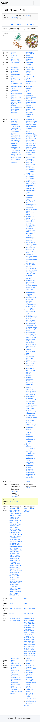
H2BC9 (11, 534)
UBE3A (15, 583)
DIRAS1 (12, 527)
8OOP (33, 641)
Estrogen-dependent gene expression (30, 351)
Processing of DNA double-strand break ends (31, 299)
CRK (16, 522)
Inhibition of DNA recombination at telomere (30, 370)
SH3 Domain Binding (14, 72)
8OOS (25, 643)
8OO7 (25, 641)
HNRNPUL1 (13, 536)
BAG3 (15, 514)
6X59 (32, 626)
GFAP (14, 531)
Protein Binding (15, 69)
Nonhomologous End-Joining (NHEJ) (30, 294)
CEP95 (16, 520)
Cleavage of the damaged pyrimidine (30, 129)
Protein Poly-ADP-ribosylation (31, 669)
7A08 (32, 627)
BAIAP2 (19, 514)
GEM (11, 531)
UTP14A (12, 586)
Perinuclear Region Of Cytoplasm (16, 61)
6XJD (29, 627)
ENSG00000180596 (29, 608)
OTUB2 (16, 550)
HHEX (15, 534)
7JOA (29, 629)
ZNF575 (16, 595)
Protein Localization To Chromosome (30, 665)
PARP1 (26, 510)
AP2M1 (26, 508)
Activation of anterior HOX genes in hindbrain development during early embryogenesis (31, 258)
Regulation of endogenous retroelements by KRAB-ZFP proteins (30, 431)
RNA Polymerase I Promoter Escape (31, 324)
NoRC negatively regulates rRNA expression (30, 233)
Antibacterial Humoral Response (31, 96)
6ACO (32, 619)
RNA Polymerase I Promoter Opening (31, 321)
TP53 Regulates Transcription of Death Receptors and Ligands (16, 153)
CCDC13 (12, 517)
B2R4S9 (26, 614)
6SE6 (32, 622)
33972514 (14, 491)
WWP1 (17, 586)
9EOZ (33, 655)
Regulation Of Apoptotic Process (16, 92)
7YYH (29, 638)
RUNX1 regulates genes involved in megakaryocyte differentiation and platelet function (31, 335)
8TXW (33, 645)
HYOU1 (16, 501)
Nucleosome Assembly (29, 92)
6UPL (29, 626)
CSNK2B (12, 524)
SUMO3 (16, 572)
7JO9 (25, 629)
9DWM (30, 655)
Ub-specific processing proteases (29, 277)
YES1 (19, 588)
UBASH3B (19, 581)
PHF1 (20, 550)
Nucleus (13, 52)
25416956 (27, 16)
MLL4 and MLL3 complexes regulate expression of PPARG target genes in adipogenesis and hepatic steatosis (31, 408)
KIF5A (11, 539)
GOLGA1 (19, 531)
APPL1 (11, 510)
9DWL (25, 655)
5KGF (29, 619)
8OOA (29, 641)
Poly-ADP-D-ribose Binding (31, 699)
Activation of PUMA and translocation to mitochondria (15, 121)
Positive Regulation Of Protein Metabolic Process (16, 689)
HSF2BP (19, 536)
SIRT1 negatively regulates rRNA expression (30, 221)
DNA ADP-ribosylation (29, 687)
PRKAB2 (12, 560)
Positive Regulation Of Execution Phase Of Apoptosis (16, 109)
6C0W (25, 620)
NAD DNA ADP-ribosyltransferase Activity (31, 694)
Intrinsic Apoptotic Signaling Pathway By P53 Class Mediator (16, 103)
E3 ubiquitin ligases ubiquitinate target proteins (31, 328)
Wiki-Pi (4, 3)
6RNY (25, 622)
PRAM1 (17, 559)
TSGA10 (16, 578)
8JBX (28, 639)
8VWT (25, 648)
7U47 (28, 632)
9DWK (33, 653)
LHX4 (15, 539)
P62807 (31, 614)
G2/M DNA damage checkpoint (31, 317)
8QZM (25, 645)
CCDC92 (12, 519)
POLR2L (12, 555)
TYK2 (15, 579)
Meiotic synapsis (30, 157)
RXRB (19, 565)
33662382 (28, 488)
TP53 (15, 576)
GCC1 (19, 529)
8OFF (32, 639)
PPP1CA (12, 557)
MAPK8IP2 (13, 543)
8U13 (29, 646)
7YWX (26, 638)
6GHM (14, 620)
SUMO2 (12, 572)
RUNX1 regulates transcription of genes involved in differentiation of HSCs (31, 344)
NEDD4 (20, 546)
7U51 (28, 634)
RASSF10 (17, 564)
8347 (25, 598)
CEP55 (11, 520)
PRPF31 (17, 560)
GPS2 (11, 533)
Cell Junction (15, 59)
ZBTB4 (11, 591)
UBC (11, 583)
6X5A (25, 627)
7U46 (25, 632)
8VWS (32, 646)
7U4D (32, 632)
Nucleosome (29, 52)
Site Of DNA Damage (29, 690)
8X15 (25, 650)
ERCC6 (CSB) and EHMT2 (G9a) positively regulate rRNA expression (31, 227)
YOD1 (11, 590)
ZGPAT (20, 591)
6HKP (18, 620)
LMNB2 (12, 541)
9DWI (25, 653)
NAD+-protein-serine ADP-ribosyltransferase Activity (31, 681)
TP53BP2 (16, 24)
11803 (11, 603)
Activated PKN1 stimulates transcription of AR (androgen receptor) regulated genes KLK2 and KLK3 (31, 269)
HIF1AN (20, 534)
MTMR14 (17, 545)
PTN (11, 562)
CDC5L (17, 519)
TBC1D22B (16, 574)
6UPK (25, 626)
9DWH (34, 651)
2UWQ (15, 619)
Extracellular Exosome (29, 63)
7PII (32, 629)
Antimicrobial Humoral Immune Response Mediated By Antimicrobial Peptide (30, 111)
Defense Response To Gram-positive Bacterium (31, 104)
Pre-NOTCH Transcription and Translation (30, 164)
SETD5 (16, 567)
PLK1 (17, 553)
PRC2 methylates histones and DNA (31, 182)
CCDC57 (17, 517)
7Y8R (32, 636)
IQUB (16, 538)
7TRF (32, 631)
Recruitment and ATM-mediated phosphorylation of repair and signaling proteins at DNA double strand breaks (31, 285)
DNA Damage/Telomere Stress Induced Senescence (31, 205)
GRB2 (15, 533)
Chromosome (29, 59)
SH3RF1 (18, 569)
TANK (11, 574)
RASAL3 (12, 564)
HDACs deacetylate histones (31, 210)
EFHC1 (12, 529)
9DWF (25, 651)
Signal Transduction (14, 89)
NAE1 (16, 546)
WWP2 (11, 588)
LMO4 (15, 541)
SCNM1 (12, 567)
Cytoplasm (14, 56)
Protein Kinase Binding (15, 685)
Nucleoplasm (15, 54)
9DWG (30, 651)
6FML (29, 620)
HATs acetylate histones (30, 213)
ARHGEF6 (17, 510)
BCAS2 (12, 515)
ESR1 (30, 508)
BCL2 (15, 515)
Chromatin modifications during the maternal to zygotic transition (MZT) (31, 391)
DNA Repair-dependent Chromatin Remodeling (29, 674)
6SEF (29, 624)
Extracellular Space (31, 54)
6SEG (33, 624)
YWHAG (15, 590)
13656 (25, 603)
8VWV (33, 648)
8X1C (32, 650)
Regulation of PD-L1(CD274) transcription (31, 476)
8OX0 (29, 643)
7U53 (25, 636)
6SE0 (29, 622)
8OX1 (32, 643)
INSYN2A (12, 538)
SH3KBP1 (12, 569)
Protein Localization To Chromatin (30, 660)
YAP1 (15, 588)
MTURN (12, 546)
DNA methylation (30, 247)
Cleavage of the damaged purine (30, 151)
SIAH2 (20, 571)
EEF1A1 (16, 527)
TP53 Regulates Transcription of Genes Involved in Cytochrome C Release (16, 129)
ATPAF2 (12, 512)
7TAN (29, 631)
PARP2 (30, 510)
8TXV (29, 645)
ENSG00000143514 (15, 608)
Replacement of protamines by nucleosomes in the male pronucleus (31, 398)
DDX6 (17, 526)
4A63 (18, 619)
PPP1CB (17, 557)
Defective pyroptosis (29, 374)
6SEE (25, 624)
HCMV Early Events (29, 359)
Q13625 (12, 614)
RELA (11, 565)
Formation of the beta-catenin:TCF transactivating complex (30, 170)
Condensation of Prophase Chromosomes (30, 187)
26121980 (14, 496)
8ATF (33, 638)
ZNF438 (16, 593)
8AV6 (25, 639)
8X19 (28, 650)
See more (12, 693)
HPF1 (33, 508)
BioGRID (14, 18)
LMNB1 (19, 539)
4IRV (11, 620)
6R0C (32, 620)
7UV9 (28, 636)
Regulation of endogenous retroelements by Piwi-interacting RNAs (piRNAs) (30, 469)
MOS (17, 543)
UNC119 (12, 584)
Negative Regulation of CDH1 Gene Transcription (29, 379)
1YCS (11, 619)
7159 (11, 598)
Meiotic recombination (30, 355)
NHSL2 (16, 548)
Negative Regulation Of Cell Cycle (16, 97)
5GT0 (25, 619)
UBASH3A (12, 581)
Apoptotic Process (16, 86)
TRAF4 (19, 576)
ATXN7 (17, 512)
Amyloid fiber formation (29, 385)
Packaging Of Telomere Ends (30, 160)
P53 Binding (14, 68)
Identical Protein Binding (15, 75)
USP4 (16, 584)
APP (18, 508)
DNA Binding (29, 68)
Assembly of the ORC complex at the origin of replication (30, 312)
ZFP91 (16, 591)
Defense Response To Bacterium (31, 99)
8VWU (29, 648)
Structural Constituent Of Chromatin (30, 72)
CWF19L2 (17, 524)
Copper (28, 481)
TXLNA (12, 579)
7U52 (32, 634)
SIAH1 (16, 571)
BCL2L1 (20, 515)
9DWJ (29, 653)
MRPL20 (12, 545)
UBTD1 (19, 583)
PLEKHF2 (16, 552)
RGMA (15, 565)
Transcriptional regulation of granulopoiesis (30, 365)
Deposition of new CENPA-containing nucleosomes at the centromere (31, 305)
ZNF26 (11, 593)
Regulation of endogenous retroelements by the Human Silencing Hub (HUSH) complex (30, 449)
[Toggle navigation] (36, 3)
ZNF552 (12, 595)
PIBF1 (11, 552)
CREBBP (12, 522)
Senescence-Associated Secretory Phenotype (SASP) (31, 198)
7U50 (25, 634)
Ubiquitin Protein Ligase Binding (15, 676)
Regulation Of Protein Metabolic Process (16, 665)
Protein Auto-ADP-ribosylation (31, 702)
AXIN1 (11, 514)
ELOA (15, 529)
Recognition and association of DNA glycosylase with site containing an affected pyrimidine (31, 122)
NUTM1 (12, 550)
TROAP (12, 578)
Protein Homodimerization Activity (16, 79)
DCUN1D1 (12, 526)
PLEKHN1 (12, 553)
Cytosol (13, 57)
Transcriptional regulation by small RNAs (31, 251)
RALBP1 (14, 562)
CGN (19, 520)
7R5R (25, 631)
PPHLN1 (17, 555)
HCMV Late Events (31, 362)
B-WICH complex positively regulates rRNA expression (31, 244)
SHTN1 (12, 571)
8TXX (25, 646)
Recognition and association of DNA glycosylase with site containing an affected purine (31, 136)
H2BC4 (30, 24)
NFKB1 (12, 548)
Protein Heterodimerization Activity (31, 81)
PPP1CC (12, 559)
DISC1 (11, 501)
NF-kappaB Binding (16, 83)
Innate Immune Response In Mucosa (30, 88)
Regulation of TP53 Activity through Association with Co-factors (16, 160)
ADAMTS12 (13, 508)
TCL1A (11, 576)
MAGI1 (20, 541)
